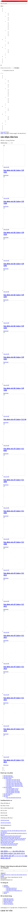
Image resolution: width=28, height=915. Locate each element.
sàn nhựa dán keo (18, 851)
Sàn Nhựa (5, 11)
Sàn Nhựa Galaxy (10, 21)
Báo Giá (5, 59)
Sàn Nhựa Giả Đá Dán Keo (12, 44)
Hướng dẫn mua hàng (8, 898)
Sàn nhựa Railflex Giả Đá (15, 34)
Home (2, 133)
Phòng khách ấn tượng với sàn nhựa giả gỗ (10, 837)
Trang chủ (5, 8)
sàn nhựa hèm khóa (19, 856)
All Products (6, 886)
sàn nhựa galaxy (7, 853)
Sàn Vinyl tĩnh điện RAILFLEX (13, 57)
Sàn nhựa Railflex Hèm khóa (15, 35)
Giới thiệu (5, 9)
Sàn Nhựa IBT (9, 38)
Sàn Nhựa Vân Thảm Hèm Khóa (13, 55)
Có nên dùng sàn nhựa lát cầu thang (9, 844)
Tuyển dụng (6, 892)
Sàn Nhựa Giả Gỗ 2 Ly (14, 13)
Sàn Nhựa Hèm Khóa (8, 47)
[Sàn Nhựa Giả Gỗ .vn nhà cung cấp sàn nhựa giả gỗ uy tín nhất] (14, 876)
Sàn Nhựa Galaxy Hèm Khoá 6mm (17, 28)
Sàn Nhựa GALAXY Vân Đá (16, 24)
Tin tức (5, 61)
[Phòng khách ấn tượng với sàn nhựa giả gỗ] (11, 835)
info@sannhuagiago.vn (6, 825)
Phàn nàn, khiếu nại (7, 901)
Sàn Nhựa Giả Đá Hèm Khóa (13, 53)
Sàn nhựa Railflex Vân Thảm (16, 33)
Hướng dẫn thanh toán (8, 900)
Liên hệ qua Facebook (6, 822)
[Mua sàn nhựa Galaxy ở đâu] (8, 841)
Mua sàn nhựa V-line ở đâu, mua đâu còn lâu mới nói (13, 839)
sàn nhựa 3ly (10, 851)
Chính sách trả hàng (7, 902)
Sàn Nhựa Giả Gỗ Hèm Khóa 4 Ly (17, 17)
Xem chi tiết (6, 167)
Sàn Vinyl (5, 56)
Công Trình (6, 60)
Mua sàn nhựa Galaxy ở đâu (7, 842)
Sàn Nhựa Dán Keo (7, 39)
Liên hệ (5, 62)
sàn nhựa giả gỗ (7, 855)
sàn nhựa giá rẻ (19, 853)
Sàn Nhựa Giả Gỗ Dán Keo (12, 12)
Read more (5, 175)
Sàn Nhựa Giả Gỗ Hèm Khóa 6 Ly (17, 18)
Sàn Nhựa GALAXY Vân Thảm (16, 25)
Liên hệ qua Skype (5, 820)
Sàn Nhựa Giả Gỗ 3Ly (14, 15)
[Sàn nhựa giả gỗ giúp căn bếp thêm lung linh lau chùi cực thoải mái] (14, 832)
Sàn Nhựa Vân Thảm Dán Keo (13, 46)
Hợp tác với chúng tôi (8, 904)
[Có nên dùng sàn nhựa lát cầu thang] (9, 843)
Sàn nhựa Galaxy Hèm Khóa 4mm (17, 26)
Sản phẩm (6, 133)
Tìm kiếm (17, 67)
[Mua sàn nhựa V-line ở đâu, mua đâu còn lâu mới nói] (13, 838)
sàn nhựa (4, 851)
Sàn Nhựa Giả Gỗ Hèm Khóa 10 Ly (17, 20)
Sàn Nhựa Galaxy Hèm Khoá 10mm (17, 29)
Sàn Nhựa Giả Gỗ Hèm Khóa (13, 16)
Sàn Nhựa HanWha (10, 37)
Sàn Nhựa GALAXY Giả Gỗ (16, 22)
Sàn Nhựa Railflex (10, 30)
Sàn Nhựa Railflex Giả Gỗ (15, 31)
